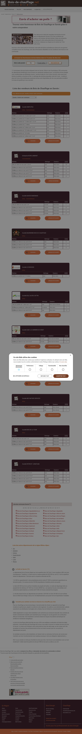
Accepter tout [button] (61, 376)
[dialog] (41, 367)
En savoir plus (63, 362)
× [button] (70, 355)
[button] (21, 376)
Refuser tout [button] (45, 376)
